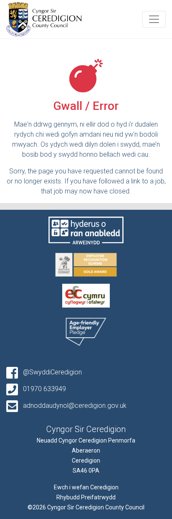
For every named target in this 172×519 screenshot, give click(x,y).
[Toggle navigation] (154, 19)
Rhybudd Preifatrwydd (86, 497)
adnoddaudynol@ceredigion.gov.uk (73, 406)
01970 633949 (43, 389)
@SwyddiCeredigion (51, 372)
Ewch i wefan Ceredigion (86, 487)
